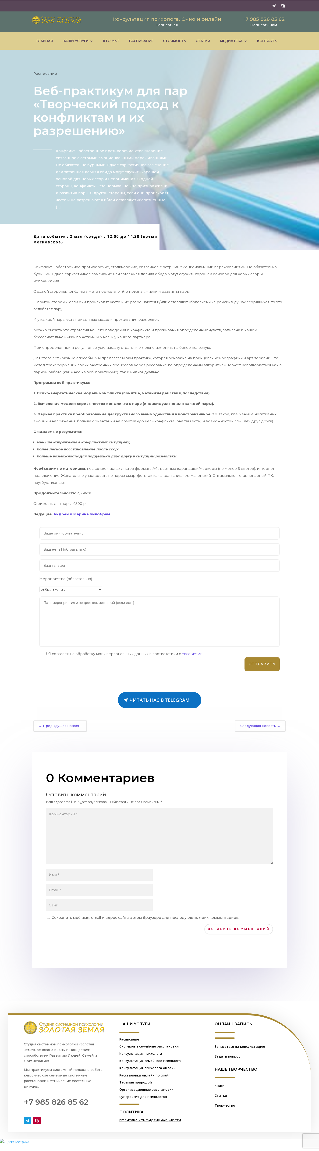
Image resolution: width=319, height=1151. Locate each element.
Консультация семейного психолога (150, 1060)
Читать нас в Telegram (160, 700)
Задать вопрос (227, 1056)
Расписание (141, 41)
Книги (219, 1085)
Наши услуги (76, 41)
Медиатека (231, 41)
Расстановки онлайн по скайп (144, 1075)
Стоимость (174, 41)
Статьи (203, 41)
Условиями (192, 654)
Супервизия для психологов (143, 1096)
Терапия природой (135, 1082)
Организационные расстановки (146, 1089)
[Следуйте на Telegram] (274, 6)
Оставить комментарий (239, 929)
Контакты (267, 41)
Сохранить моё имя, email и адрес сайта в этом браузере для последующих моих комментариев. (145, 917)
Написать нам (263, 25)
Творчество (225, 1105)
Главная (44, 41)
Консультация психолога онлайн (147, 1068)
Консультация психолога (140, 1053)
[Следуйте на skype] (283, 6)
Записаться (167, 25)
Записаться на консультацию (240, 1046)
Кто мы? (111, 41)
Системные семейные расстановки (149, 1046)
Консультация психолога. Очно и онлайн (167, 19)
